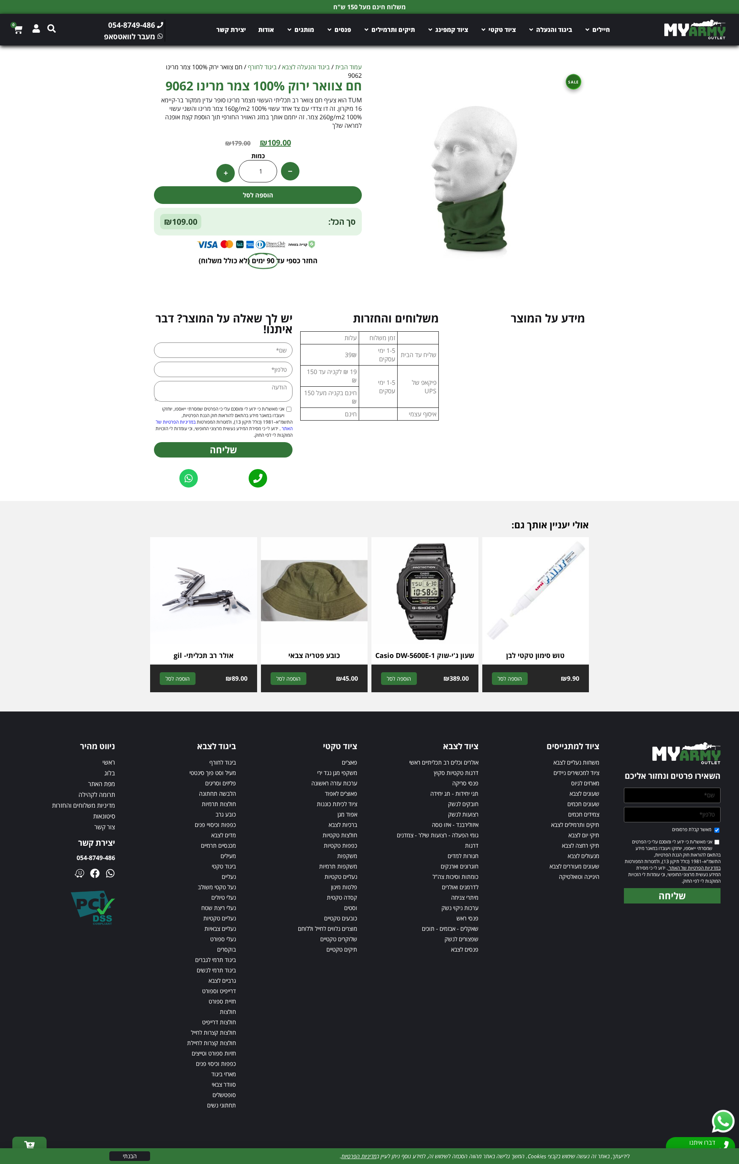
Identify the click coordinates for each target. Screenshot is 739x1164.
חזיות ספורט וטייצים (214, 1053)
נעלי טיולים (223, 897)
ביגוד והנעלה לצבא (306, 67)
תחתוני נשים (221, 1105)
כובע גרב (226, 814)
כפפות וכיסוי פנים (216, 1063)
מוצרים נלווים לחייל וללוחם (327, 928)
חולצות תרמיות (219, 804)
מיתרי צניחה (464, 897)
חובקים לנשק (463, 804)
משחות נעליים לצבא (576, 762)
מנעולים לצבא (583, 856)
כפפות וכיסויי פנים (215, 824)
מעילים (228, 856)
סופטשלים (224, 1095)
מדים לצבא (223, 835)
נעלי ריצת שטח (218, 908)
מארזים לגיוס (585, 783)
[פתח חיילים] (587, 29)
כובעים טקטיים (340, 918)
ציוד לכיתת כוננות (337, 804)
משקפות (347, 856)
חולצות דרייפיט (219, 1022)
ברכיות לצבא (343, 824)
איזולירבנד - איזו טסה (455, 824)
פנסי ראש (467, 918)
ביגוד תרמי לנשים (216, 970)
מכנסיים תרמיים (218, 845)
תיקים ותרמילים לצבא (575, 824)
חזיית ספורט (222, 1001)
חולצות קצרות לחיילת (211, 1043)
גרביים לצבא (222, 980)
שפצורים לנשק (461, 939)
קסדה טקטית (342, 897)
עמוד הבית (348, 67)
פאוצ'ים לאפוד (341, 793)
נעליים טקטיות (340, 876)
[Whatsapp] (110, 873)
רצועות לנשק (463, 814)
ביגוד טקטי (224, 866)
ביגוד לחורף (262, 67)
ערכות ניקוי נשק (459, 908)
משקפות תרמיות (338, 866)
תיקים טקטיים (341, 949)
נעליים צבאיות (220, 928)
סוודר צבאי (224, 1084)
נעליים (229, 876)
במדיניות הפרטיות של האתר (694, 868)
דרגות (471, 845)
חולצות (228, 1011)
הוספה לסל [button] (510, 678)
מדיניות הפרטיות (358, 1156)
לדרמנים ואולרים (460, 887)
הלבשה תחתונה (217, 793)
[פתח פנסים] (329, 29)
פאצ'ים (349, 762)
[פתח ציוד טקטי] (483, 29)
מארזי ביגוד (223, 1074)
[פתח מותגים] (289, 29)
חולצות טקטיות (340, 835)
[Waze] (79, 873)
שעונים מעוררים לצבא (574, 866)
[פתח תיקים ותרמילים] (366, 29)
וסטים (350, 908)
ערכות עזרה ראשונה (334, 783)
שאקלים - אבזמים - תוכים (450, 928)
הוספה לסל (258, 195)
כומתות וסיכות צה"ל (455, 876)
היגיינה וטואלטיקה (579, 876)
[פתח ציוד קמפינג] (430, 29)
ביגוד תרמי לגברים (215, 960)
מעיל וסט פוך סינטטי (212, 773)
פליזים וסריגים (220, 783)
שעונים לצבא (584, 793)
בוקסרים (226, 949)
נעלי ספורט (223, 939)
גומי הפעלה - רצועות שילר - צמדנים (437, 835)
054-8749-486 (96, 857)
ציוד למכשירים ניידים (576, 773)
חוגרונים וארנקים (459, 866)
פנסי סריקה (465, 783)
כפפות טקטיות (340, 845)
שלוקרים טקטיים (338, 939)
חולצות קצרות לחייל (213, 1032)
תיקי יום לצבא (583, 835)
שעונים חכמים (583, 804)
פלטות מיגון (344, 887)
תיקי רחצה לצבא (580, 845)
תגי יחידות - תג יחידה (454, 793)
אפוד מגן (347, 814)
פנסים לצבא (464, 949)
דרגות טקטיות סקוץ (456, 773)
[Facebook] (95, 873)
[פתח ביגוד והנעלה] (531, 29)
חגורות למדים (463, 856)
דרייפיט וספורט (219, 991)
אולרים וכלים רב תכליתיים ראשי (443, 762)
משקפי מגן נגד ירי (337, 773)
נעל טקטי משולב (217, 887)
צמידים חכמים (583, 814)
